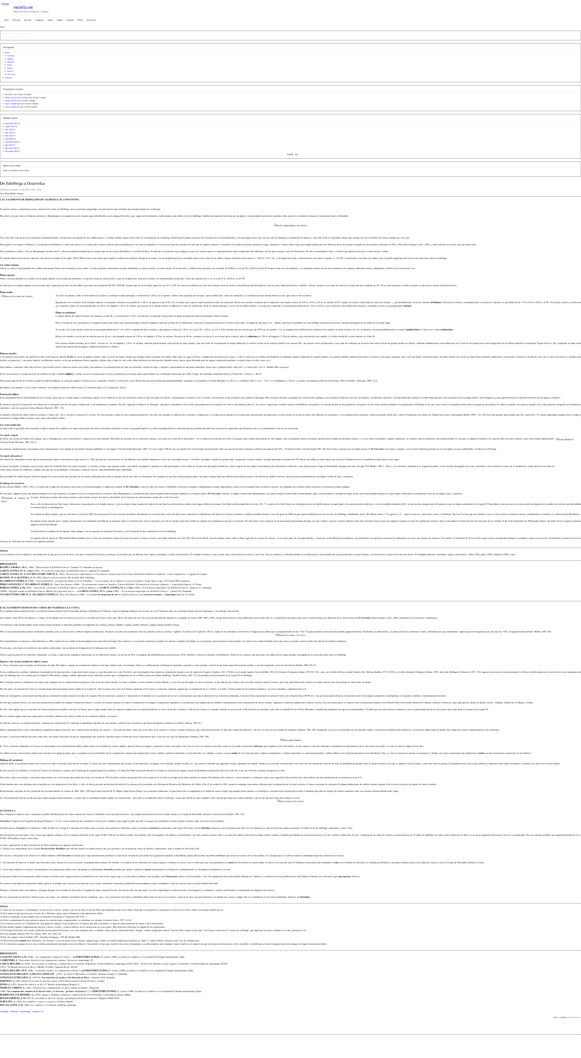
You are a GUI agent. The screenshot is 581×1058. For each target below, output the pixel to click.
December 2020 (11, 151)
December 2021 (11, 148)
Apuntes (27, 19)
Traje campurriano (12, 106)
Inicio (6, 19)
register (563, 1017)
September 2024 (11, 142)
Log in (555, 1017)
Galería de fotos (11, 100)
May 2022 (9, 145)
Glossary (8, 77)
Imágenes (39, 19)
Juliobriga (4, 1011)
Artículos (16, 19)
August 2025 (10, 126)
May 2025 (9, 135)
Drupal (13, 1052)
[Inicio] (5, 4)
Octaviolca (14, 1011)
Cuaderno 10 (37, 1011)
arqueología (25, 1011)
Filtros (80, 19)
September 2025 (11, 123)
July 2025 (8, 129)
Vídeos (60, 19)
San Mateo (9, 94)
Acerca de (91, 19)
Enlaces (70, 19)
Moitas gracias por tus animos (16, 97)
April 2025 (9, 139)
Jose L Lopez (278, 1037)
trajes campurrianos (12, 103)
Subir (290, 1044)
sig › (297, 154)
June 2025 (9, 132)
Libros (50, 19)
